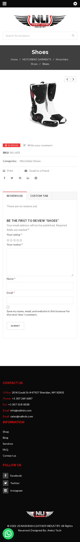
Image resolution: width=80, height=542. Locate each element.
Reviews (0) (15, 195)
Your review (15, 244)
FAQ (5, 449)
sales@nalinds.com (21, 416)
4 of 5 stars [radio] (17, 240)
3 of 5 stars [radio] (14, 240)
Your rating (14, 234)
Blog (5, 437)
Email (11, 292)
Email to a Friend (39, 170)
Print (10, 170)
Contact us (9, 455)
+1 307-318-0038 (18, 404)
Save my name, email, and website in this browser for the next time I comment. (38, 313)
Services (8, 443)
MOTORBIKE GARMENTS (37, 59)
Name (11, 278)
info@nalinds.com (20, 410)
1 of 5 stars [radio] (8, 240)
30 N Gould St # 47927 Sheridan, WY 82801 (38, 392)
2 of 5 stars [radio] (11, 240)
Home (14, 59)
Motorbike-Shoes (30, 161)
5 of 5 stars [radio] (21, 240)
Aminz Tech (54, 530)
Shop (6, 431)
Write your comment (40, 145)
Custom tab (39, 195)
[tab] (14, 196)
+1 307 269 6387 (22, 398)
